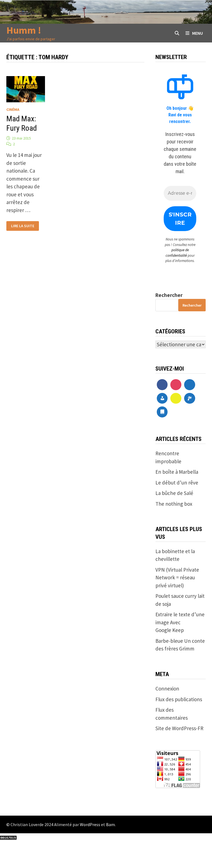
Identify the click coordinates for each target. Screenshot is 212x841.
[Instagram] (176, 385)
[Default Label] (190, 385)
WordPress (90, 824)
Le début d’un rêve (176, 482)
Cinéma (12, 109)
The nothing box (173, 503)
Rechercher (168, 295)
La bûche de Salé (174, 493)
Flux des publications (178, 699)
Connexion (167, 688)
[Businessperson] (162, 398)
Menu (197, 33)
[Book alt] (162, 412)
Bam (110, 824)
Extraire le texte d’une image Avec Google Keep (180, 622)
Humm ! (23, 30)
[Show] (176, 398)
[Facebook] (162, 385)
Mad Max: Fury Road (21, 123)
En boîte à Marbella (176, 471)
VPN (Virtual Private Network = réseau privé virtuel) (177, 577)
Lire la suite (22, 226)
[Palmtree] (190, 398)
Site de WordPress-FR (179, 728)
